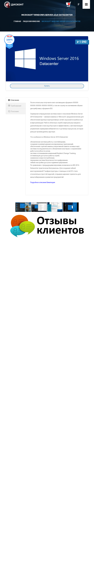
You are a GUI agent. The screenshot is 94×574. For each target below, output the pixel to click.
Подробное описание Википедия (42, 182)
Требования (16, 106)
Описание (14, 100)
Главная (17, 21)
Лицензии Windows (31, 21)
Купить (47, 86)
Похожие (15, 111)
